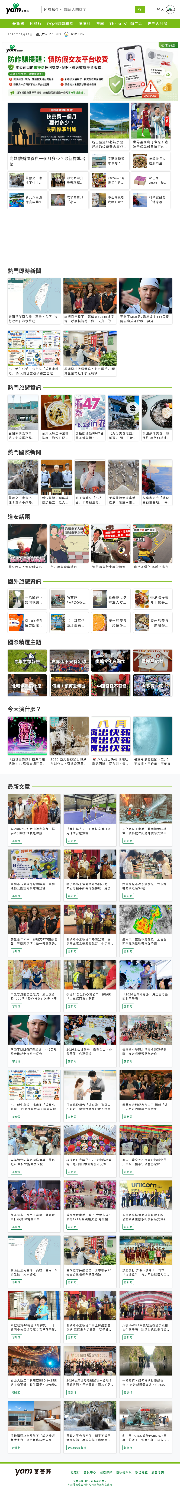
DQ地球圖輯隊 (60, 23)
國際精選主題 (24, 642)
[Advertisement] (90, 238)
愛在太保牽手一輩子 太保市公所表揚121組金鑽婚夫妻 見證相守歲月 (89, 1219)
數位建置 (141, 1472)
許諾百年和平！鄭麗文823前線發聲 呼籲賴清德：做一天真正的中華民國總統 (34, 943)
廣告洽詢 (158, 1472)
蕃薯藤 (17, 9)
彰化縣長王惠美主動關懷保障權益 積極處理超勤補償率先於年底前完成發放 (144, 833)
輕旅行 (36, 23)
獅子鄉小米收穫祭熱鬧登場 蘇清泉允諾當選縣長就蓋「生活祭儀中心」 (88, 943)
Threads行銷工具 (126, 23)
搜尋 (100, 23)
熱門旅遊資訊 (24, 387)
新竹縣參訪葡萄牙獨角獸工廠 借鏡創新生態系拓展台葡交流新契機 (144, 1219)
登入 (160, 9)
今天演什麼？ (24, 709)
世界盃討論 (158, 23)
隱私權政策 (124, 1472)
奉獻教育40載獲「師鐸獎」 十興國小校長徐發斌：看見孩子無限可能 (33, 1329)
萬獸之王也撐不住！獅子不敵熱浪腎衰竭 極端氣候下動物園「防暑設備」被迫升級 (88, 1440)
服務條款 (106, 1472)
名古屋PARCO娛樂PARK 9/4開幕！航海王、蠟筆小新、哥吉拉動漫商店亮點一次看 (144, 1440)
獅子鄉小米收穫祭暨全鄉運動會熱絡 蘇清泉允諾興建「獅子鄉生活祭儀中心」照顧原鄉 (89, 1329)
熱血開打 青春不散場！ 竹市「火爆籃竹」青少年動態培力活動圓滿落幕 (144, 1274)
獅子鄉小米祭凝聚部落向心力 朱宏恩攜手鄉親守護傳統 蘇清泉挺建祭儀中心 (88, 888)
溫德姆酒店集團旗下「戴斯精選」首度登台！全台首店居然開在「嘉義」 (34, 1440)
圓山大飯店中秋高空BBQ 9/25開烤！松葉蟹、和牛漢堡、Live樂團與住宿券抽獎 (34, 1385)
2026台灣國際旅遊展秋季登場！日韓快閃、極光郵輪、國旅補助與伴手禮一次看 (89, 1385)
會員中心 (90, 1472)
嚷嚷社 (85, 23)
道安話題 (19, 516)
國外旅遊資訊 (24, 581)
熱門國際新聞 (24, 452)
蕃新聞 (18, 23)
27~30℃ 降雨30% (66, 34)
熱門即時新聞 (24, 270)
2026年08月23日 (20, 34)
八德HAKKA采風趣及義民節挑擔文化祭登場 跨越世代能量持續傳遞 (145, 1329)
